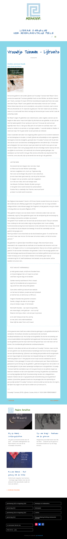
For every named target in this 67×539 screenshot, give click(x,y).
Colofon (37, 512)
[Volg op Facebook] (43, 524)
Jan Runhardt (39, 535)
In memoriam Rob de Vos (14, 525)
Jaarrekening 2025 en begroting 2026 (16, 503)
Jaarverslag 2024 (11, 517)
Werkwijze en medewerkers (42, 503)
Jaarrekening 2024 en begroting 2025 (16, 512)
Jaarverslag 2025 (11, 508)
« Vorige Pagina (13, 490)
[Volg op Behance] (39, 524)
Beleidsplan (38, 508)
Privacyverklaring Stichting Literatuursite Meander (45, 517)
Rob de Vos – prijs (12, 530)
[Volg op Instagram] (36, 524)
